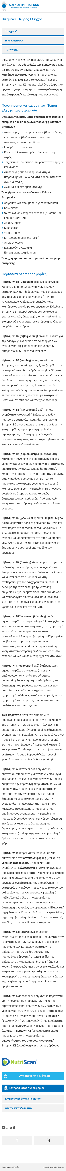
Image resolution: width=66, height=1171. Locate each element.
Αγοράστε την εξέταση (34, 1076)
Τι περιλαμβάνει (14, 41)
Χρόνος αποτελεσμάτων (18, 1108)
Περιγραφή (11, 31)
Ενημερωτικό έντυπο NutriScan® (23, 1099)
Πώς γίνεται (11, 50)
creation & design (57, 1167)
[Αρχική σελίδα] (21, 6)
